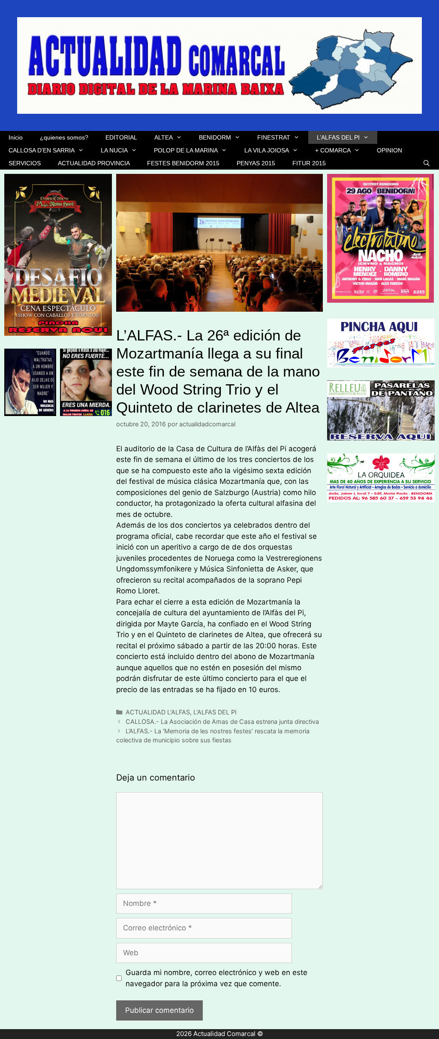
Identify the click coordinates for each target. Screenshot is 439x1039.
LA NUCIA (114, 150)
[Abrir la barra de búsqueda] (426, 163)
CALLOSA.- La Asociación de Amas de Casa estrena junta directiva (222, 721)
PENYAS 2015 (256, 163)
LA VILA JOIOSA (266, 150)
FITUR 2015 (309, 163)
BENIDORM (215, 137)
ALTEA (163, 137)
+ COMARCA (333, 150)
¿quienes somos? (64, 137)
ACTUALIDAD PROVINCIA (94, 163)
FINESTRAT (273, 137)
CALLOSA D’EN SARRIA (42, 150)
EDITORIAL (121, 137)
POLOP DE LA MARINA (186, 150)
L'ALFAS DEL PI (215, 712)
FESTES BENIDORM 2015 (183, 163)
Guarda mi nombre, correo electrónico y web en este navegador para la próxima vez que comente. (216, 978)
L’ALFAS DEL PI (338, 137)
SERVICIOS (25, 163)
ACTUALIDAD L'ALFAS (158, 712)
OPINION (389, 150)
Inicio (16, 137)
